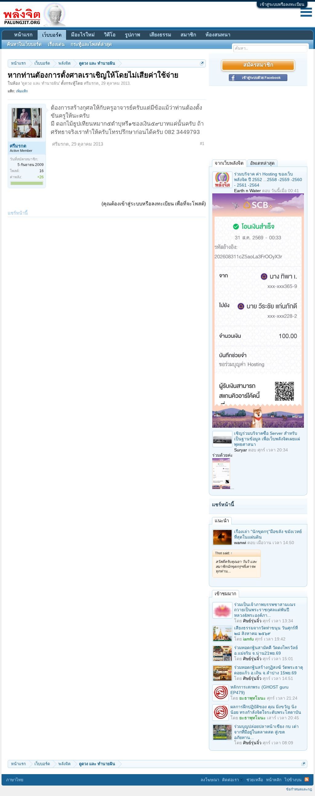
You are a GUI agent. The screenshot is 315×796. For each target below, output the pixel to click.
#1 (202, 143)
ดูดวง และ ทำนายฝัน (40, 83)
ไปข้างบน (293, 780)
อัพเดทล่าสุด (262, 163)
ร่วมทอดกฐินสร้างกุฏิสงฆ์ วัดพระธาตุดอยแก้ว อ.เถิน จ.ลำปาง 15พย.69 (268, 670)
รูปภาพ (132, 34)
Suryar (240, 449)
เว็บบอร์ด (52, 35)
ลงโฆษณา (210, 780)
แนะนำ (222, 520)
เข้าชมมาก (225, 593)
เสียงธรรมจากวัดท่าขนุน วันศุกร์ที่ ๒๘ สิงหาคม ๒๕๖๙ (266, 630)
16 (41, 171)
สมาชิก (188, 34)
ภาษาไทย (14, 780)
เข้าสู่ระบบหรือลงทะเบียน (282, 4)
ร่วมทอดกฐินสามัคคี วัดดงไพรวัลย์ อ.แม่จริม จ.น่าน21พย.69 (266, 650)
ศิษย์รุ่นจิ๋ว (252, 620)
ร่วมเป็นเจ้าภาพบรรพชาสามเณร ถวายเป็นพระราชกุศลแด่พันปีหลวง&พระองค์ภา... (265, 610)
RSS (307, 779)
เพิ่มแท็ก (22, 91)
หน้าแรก (23, 34)
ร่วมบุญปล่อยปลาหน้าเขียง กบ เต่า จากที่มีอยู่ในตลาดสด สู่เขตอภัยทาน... (266, 732)
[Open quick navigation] (202, 63)
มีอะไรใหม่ (83, 34)
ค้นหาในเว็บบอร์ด (24, 44)
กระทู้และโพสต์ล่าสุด (91, 44)
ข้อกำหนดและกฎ (299, 789)
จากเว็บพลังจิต (229, 163)
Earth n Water (247, 190)
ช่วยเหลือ (254, 780)
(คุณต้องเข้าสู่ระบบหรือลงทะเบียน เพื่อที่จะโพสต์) (154, 203)
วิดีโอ (110, 34)
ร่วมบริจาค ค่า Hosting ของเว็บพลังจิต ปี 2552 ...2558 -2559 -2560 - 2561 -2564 (268, 180)
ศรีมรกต (91, 83)
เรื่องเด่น (56, 44)
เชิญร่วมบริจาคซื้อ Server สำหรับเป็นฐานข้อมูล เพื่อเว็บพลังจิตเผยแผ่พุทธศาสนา (267, 439)
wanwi (240, 542)
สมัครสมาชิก (258, 65)
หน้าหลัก (273, 780)
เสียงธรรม (160, 34)
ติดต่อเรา (230, 780)
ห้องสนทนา (217, 34)
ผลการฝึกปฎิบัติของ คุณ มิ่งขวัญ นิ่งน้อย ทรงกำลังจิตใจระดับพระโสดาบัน (265, 709)
